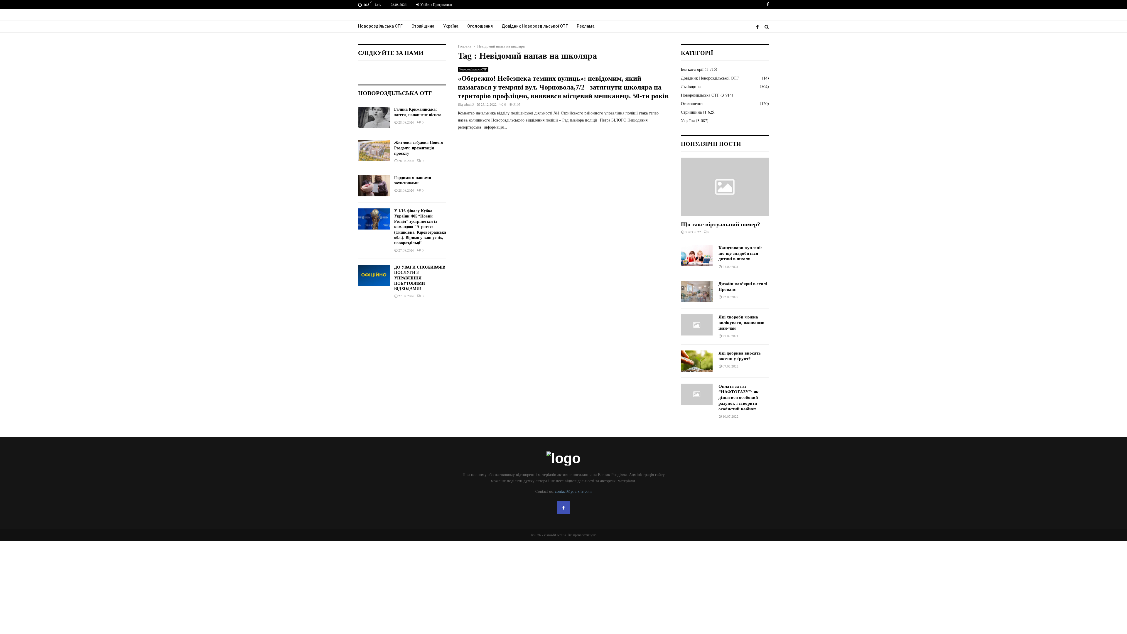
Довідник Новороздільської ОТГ (535, 26)
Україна (450, 26)
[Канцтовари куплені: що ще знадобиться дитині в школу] (697, 255)
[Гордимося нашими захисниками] (374, 185)
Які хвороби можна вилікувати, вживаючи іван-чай (741, 323)
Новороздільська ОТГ (380, 26)
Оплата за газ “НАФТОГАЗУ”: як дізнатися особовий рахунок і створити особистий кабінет (738, 397)
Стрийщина (422, 26)
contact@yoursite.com (573, 491)
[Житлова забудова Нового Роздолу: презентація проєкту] (374, 150)
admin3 (469, 104)
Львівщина (691, 86)
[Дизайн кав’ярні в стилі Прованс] (697, 291)
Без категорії (692, 69)
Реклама (586, 26)
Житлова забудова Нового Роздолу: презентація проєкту (418, 147)
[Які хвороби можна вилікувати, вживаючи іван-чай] (697, 324)
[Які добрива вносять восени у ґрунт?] (697, 361)
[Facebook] (759, 27)
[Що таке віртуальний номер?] (725, 187)
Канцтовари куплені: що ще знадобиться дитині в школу (740, 253)
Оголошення (480, 26)
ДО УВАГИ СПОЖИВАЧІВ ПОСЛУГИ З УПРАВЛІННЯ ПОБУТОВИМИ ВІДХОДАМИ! (419, 278)
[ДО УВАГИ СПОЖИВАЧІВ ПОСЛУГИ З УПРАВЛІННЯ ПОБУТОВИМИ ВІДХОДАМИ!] (374, 275)
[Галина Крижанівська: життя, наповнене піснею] (374, 117)
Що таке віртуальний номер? (720, 224)
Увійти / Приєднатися (435, 4)
